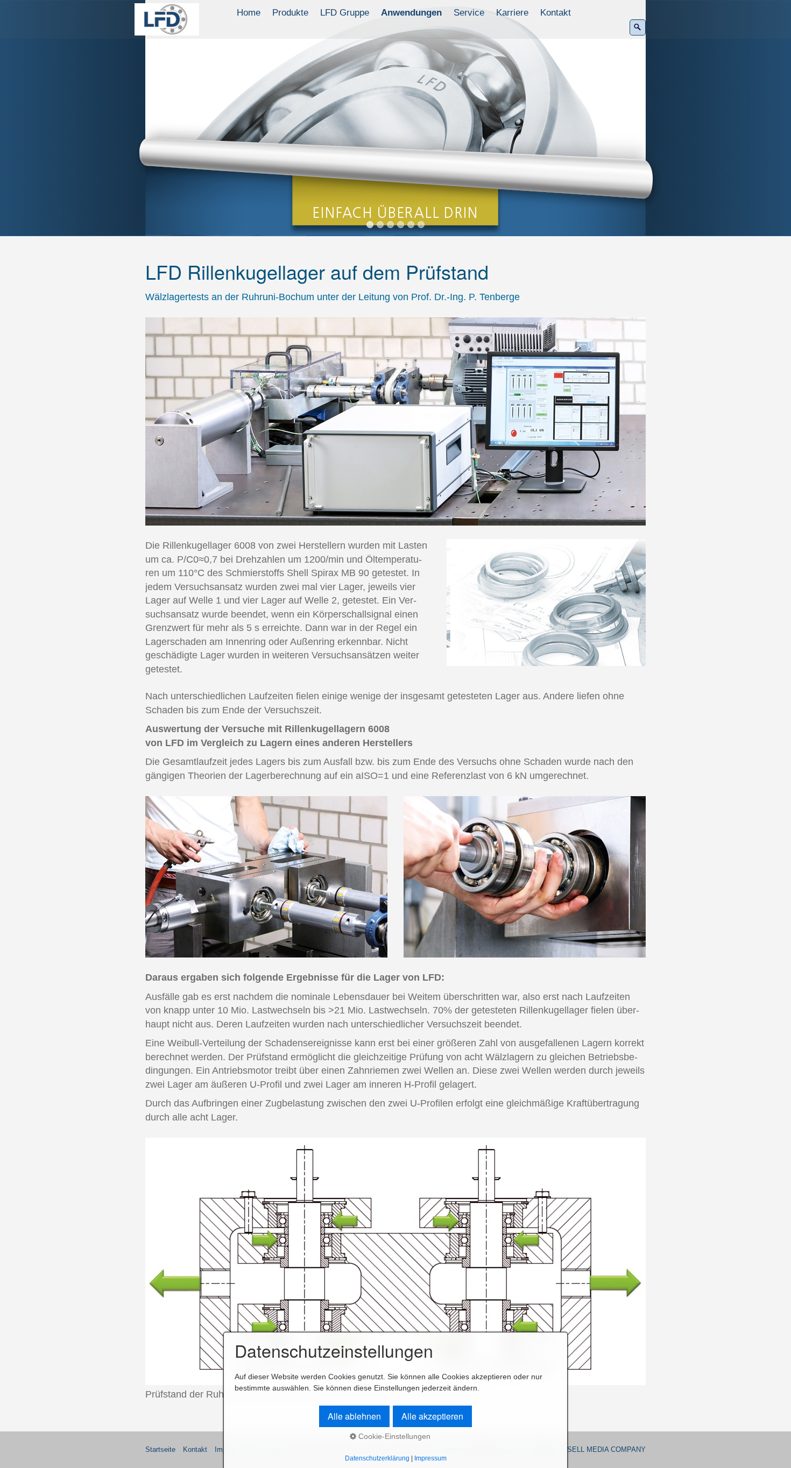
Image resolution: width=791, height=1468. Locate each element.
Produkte (290, 13)
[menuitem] (249, 13)
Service (469, 13)
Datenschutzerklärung (377, 1458)
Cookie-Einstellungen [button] (393, 1436)
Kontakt (555, 13)
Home (248, 13)
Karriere (512, 13)
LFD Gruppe (344, 13)
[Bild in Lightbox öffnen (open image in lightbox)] (395, 421)
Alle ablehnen (354, 1416)
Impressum (430, 1458)
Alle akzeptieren (432, 1416)
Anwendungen (411, 13)
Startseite (160, 1449)
